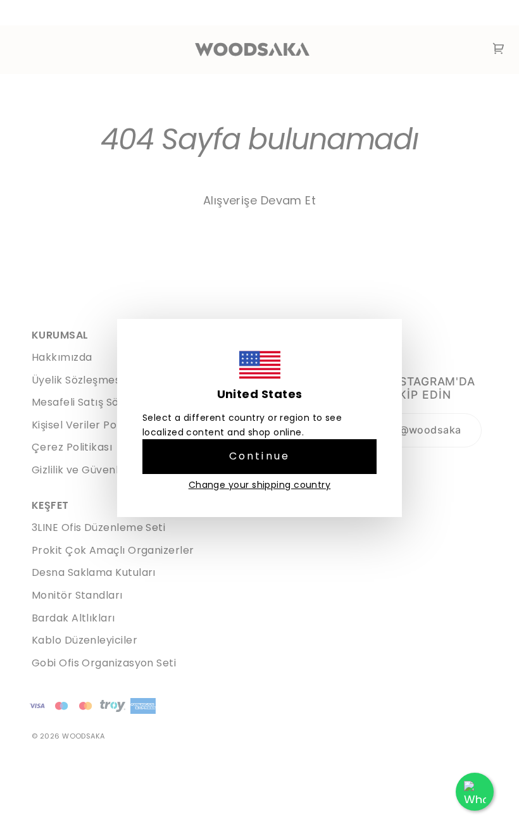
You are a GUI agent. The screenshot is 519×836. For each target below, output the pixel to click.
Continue (260, 456)
